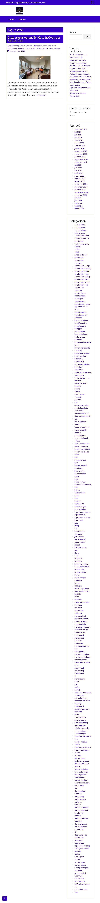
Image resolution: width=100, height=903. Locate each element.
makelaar (78, 605)
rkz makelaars (80, 725)
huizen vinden (80, 493)
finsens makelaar (82, 413)
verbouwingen (80, 799)
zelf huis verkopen (82, 884)
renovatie (78, 712)
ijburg (77, 526)
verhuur (78, 805)
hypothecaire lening (82, 517)
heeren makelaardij (82, 449)
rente (77, 714)
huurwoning (12, 48)
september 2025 (81, 159)
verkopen (78, 821)
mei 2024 (78, 203)
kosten (77, 583)
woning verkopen (81, 868)
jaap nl (77, 545)
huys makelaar (80, 509)
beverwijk (78, 340)
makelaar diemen (81, 619)
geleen (77, 441)
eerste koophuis (81, 408)
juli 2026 (78, 132)
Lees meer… (42, 95)
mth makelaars (81, 660)
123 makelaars (80, 230)
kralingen (78, 586)
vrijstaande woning (82, 846)
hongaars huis (80, 460)
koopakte (78, 558)
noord (77, 682)
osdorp (77, 690)
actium (77, 249)
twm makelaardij (81, 772)
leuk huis (78, 600)
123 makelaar (80, 227)
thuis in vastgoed (82, 764)
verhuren (78, 802)
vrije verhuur (79, 843)
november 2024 (81, 187)
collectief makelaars (83, 372)
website (78, 851)
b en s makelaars (81, 320)
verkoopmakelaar (82, 818)
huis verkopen (80, 474)
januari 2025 (79, 181)
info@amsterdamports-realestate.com (29, 2)
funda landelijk (80, 430)
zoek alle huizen (81, 890)
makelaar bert (80, 616)
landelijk (78, 594)
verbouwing (79, 797)
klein (76, 550)
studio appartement (45, 48)
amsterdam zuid (81, 285)
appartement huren (82, 304)
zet (76, 887)
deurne (77, 389)
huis (49, 46)
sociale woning (81, 742)
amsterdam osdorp (82, 277)
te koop (78, 755)
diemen (77, 392)
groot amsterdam (82, 444)
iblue (76, 523)
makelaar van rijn (81, 630)
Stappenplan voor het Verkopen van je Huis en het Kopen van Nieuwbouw (80, 74)
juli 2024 (78, 198)
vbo (76, 788)
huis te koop (80, 471)
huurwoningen (24, 48)
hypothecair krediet (82, 512)
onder (77, 687)
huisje (77, 479)
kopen (77, 575)
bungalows (79, 370)
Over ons (11, 19)
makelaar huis (80, 624)
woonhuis (78, 876)
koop (77, 556)
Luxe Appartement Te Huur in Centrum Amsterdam (34, 39)
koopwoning (79, 569)
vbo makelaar (80, 791)
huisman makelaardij (83, 485)
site (76, 739)
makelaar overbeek (82, 627)
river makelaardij (81, 723)
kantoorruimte (80, 547)
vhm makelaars (81, 824)
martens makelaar (82, 654)
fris (76, 419)
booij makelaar (80, 356)
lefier (77, 597)
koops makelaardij (82, 567)
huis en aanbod (81, 465)
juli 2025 (78, 165)
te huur (77, 753)
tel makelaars (80, 758)
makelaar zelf (80, 632)
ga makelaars (80, 435)
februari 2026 (80, 146)
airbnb (77, 252)
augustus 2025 (81, 162)
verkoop (78, 816)
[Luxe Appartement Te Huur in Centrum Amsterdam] (34, 67)
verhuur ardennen (82, 807)
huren (77, 496)
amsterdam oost (81, 274)
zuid (76, 892)
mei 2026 (78, 138)
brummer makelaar (82, 364)
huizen (77, 490)
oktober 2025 (80, 157)
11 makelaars (80, 225)
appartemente (80, 312)
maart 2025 (79, 176)
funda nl (78, 433)
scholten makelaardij (83, 736)
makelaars (79, 643)
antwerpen (79, 299)
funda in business (82, 427)
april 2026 (78, 140)
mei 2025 (78, 170)
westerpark (79, 857)
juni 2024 (78, 200)
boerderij (78, 350)
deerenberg (79, 375)
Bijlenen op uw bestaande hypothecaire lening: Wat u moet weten (80, 82)
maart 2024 (79, 209)
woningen (78, 870)
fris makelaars (80, 422)
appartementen (81, 315)
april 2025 (78, 173)
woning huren (80, 862)
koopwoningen (80, 572)
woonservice (80, 881)
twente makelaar (81, 769)
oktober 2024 (80, 189)
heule (77, 454)
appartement (41, 46)
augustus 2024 (81, 195)
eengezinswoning (82, 405)
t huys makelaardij (82, 750)
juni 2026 (78, 135)
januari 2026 (79, 149)
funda (77, 424)
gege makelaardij (81, 438)
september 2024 (81, 192)
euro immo (79, 411)
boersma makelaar (82, 353)
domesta (78, 397)
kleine (77, 553)
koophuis (78, 561)
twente (77, 766)
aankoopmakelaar (82, 236)
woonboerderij (80, 873)
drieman (78, 400)
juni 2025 (78, 168)
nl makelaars (80, 679)
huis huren (79, 468)
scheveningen (80, 734)
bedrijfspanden (81, 323)
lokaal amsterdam (82, 602)
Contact (22, 19)
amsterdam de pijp (82, 266)
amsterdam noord (82, 271)
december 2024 (81, 184)
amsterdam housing (83, 268)
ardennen (78, 318)
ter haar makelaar (82, 761)
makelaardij (79, 635)
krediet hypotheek (82, 589)
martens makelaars (82, 657)
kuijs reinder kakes (82, 591)
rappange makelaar (82, 701)
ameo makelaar (81, 255)
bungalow (78, 367)
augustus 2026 (81, 129)
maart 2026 (79, 143)
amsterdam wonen (82, 282)
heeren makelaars (82, 452)
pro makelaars (80, 698)
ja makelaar (79, 537)
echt (76, 403)
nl (75, 676)
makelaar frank (81, 621)
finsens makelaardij (82, 416)
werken (77, 854)
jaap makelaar (80, 542)
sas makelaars (80, 731)
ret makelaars (80, 717)
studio (33, 48)
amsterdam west (82, 279)
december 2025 (81, 151)
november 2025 (81, 154)
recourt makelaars (82, 709)
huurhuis (78, 501)
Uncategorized (80, 775)
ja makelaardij (80, 539)
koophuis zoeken (81, 564)
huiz (76, 487)
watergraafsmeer (82, 848)
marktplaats (79, 651)
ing (76, 528)
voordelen (79, 840)
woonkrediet (80, 879)
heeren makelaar (81, 446)
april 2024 (78, 206)
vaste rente (79, 786)
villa (76, 832)
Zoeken (73, 32)
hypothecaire (80, 515)
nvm (76, 684)
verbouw (78, 794)
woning (57, 48)
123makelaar (80, 233)
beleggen (78, 329)
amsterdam (79, 257)
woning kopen (80, 865)
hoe (76, 457)
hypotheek (79, 520)
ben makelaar (80, 331)
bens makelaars (81, 334)
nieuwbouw (79, 673)
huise (77, 476)
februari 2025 (80, 179)
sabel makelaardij (82, 728)
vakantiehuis (80, 777)
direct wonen (80, 394)
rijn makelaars (80, 720)
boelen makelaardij (82, 348)
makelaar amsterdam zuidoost (79, 610)
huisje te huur (80, 482)
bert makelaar (80, 337)
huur (54, 46)
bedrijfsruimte (80, 326)
